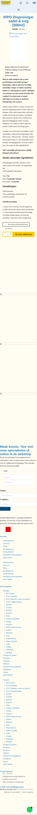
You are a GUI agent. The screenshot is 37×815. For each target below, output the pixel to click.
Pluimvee (6, 658)
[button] (16, 224)
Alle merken (10, 593)
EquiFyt (9, 613)
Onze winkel (7, 558)
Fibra (8, 616)
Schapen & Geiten (9, 655)
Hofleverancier (8, 541)
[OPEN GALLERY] (18, 47)
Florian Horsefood (12, 619)
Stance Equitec (11, 641)
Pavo (8, 636)
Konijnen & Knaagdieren (12, 667)
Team (5, 546)
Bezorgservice (8, 549)
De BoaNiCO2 (8, 552)
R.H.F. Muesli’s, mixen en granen (18, 599)
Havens (9, 624)
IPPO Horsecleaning (13, 627)
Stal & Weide (8, 675)
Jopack (8, 630)
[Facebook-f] (2, 529)
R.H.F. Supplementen (14, 602)
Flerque (31, 789)
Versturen (5, 509)
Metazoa (9, 633)
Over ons (6, 543)
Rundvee (6, 661)
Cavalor (9, 607)
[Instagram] (8, 529)
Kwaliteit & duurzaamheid (12, 555)
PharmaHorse (11, 638)
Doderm (9, 610)
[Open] (18, 10)
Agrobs (8, 605)
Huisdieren (7, 669)
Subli (8, 644)
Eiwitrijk (9, 652)
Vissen (5, 672)
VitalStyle (9, 650)
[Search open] (27, 3)
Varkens (6, 664)
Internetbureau (22, 789)
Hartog (8, 622)
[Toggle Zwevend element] (29, 809)
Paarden (6, 591)
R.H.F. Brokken (11, 596)
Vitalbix (9, 647)
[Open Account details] (21, 3)
